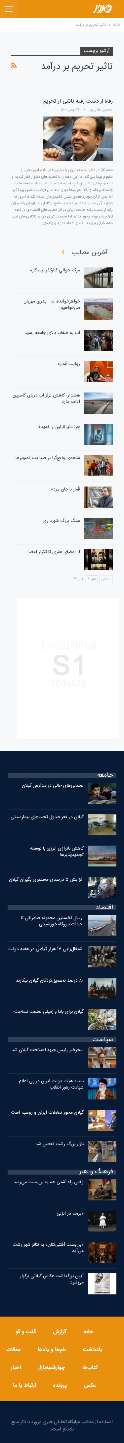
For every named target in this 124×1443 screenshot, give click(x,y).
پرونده (60, 1385)
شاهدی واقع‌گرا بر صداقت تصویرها (48, 458)
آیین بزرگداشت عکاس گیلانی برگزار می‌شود (52, 1279)
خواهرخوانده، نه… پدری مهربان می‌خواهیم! (51, 305)
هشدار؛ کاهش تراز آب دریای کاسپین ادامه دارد (46, 399)
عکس (90, 1385)
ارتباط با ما (24, 1385)
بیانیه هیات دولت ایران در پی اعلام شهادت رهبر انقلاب (51, 1084)
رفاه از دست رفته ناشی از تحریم (78, 101)
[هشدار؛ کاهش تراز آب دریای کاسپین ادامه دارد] (98, 403)
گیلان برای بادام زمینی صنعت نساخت (49, 1012)
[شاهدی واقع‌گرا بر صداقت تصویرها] (98, 465)
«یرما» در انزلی (70, 1214)
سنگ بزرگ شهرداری (61, 521)
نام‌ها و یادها (52, 1349)
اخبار (16, 1367)
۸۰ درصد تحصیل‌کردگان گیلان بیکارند (50, 981)
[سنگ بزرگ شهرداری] (98, 528)
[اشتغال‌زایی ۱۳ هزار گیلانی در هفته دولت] (102, 956)
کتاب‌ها (90, 1367)
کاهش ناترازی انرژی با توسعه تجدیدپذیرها (57, 852)
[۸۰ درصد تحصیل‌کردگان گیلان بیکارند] (102, 988)
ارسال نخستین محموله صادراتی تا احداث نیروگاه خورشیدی (52, 921)
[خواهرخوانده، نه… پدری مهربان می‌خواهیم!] (98, 309)
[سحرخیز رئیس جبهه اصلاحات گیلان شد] (102, 1057)
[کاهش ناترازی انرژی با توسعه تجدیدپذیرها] (102, 856)
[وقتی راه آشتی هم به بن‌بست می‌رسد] (102, 1189)
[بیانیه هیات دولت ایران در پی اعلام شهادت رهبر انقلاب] (102, 1088)
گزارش (59, 1331)
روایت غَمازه (69, 364)
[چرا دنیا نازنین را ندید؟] (98, 434)
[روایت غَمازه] (98, 371)
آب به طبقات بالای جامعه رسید (52, 333)
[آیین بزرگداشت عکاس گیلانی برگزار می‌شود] (102, 1283)
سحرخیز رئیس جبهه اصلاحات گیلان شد (48, 1050)
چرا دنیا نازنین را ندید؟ (59, 427)
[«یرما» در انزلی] (102, 1221)
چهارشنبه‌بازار (51, 1367)
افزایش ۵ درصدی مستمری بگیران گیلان (46, 880)
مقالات (13, 1349)
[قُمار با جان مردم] (98, 497)
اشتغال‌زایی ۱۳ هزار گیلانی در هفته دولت (46, 949)
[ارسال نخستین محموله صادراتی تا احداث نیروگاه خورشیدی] (102, 925)
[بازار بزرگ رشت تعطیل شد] (102, 1151)
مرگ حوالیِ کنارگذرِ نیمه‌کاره (55, 270)
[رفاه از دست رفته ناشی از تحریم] (78, 138)
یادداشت (93, 1349)
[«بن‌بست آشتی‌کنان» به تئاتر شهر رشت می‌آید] (102, 1252)
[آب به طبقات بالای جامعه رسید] (98, 340)
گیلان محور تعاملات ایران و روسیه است (47, 1113)
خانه (88, 1331)
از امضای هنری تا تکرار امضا (54, 552)
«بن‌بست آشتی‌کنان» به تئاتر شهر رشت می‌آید (48, 1248)
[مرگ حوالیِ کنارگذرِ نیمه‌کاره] (98, 278)
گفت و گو (26, 1331)
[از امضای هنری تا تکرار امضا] (98, 559)
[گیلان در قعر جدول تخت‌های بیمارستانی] (102, 824)
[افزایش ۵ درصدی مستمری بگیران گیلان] (102, 887)
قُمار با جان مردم (65, 489)
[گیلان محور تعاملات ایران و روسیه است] (102, 1120)
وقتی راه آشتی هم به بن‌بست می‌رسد (49, 1182)
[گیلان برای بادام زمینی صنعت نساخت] (102, 1019)
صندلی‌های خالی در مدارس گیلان (53, 786)
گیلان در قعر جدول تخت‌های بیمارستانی (47, 817)
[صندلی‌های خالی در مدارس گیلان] (102, 793)
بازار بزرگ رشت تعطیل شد (59, 1144)
